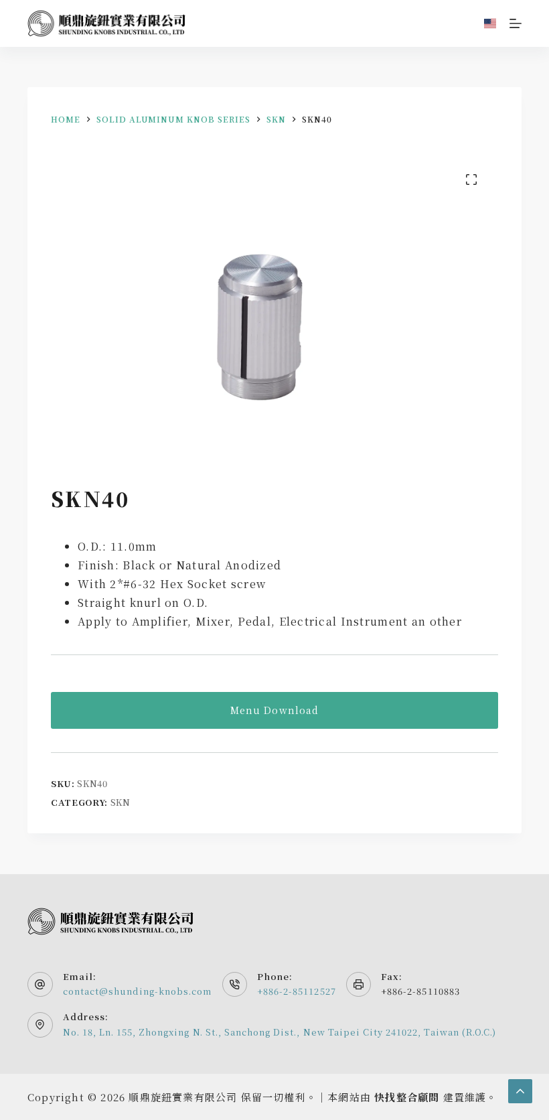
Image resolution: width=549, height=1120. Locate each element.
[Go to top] (520, 1091)
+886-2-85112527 (296, 991)
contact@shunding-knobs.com (137, 991)
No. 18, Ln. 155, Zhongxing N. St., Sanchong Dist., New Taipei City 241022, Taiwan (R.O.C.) (280, 1032)
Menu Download (274, 710)
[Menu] (515, 23)
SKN (120, 802)
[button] (490, 23)
